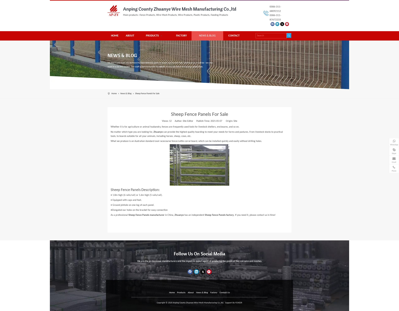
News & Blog (202, 293)
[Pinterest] (287, 24)
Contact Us (225, 293)
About (191, 293)
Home (172, 293)
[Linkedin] (277, 24)
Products (181, 293)
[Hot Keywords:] (288, 35)
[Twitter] (282, 24)
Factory (213, 293)
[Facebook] (272, 24)
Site (235, 121)
